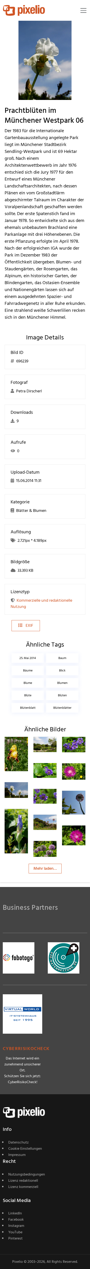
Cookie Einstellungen (25, 1149)
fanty (26, 746)
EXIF (29, 625)
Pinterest (15, 1238)
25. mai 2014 (27, 658)
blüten (62, 695)
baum (62, 658)
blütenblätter (62, 707)
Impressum (17, 1155)
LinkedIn (15, 1213)
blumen (62, 683)
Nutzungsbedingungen (26, 1174)
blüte (27, 695)
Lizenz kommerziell (23, 1187)
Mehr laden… (45, 868)
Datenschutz (18, 1142)
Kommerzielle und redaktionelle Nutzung (41, 603)
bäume (28, 670)
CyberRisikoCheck (26, 1049)
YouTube (15, 1232)
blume (28, 683)
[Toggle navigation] (83, 10)
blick (62, 670)
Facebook (16, 1219)
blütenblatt (28, 707)
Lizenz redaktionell (23, 1181)
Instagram (16, 1226)
